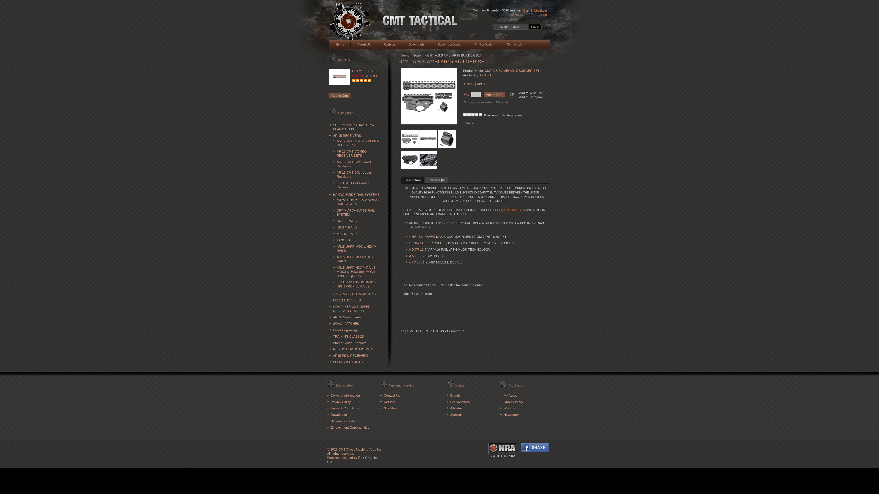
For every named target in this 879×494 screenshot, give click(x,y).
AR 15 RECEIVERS (347, 135)
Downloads (416, 44)
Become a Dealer (449, 44)
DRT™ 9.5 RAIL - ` (365, 71)
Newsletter (511, 414)
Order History (513, 402)
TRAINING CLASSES (348, 336)
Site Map (390, 408)
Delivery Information (345, 395)
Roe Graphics (368, 457)
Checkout (540, 10)
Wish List (510, 408)
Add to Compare (531, 97)
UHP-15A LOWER (422, 237)
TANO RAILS (346, 240)
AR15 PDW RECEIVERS (350, 355)
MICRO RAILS (347, 234)
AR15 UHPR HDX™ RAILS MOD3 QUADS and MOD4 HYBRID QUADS (356, 272)
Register (389, 44)
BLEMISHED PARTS (348, 362)
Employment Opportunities (350, 427)
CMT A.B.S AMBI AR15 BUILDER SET (454, 55)
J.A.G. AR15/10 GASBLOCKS (354, 294)
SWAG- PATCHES (346, 323)
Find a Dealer (484, 44)
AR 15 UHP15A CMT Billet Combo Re (437, 331)
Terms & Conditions (345, 408)
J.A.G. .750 (417, 256)
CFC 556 (415, 262)
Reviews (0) (437, 180)
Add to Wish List (531, 93)
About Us (363, 44)
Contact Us (514, 44)
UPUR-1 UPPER (421, 243)
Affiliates (456, 408)
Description (412, 180)
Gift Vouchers (460, 402)
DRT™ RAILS (347, 221)
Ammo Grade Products (349, 343)
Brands (455, 395)
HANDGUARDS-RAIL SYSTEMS (356, 194)
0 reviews (491, 115)
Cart (526, 10)
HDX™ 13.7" (418, 249)
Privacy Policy (341, 402)
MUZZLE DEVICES (347, 300)
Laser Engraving (345, 330)
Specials (456, 414)
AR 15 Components (347, 317)
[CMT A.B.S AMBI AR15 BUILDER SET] (429, 123)
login (543, 14)
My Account (512, 395)
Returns (389, 402)
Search (418, 55)
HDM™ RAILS (347, 227)
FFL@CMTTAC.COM (510, 210)
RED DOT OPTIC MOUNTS (353, 349)
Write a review (512, 115)
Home (340, 44)
